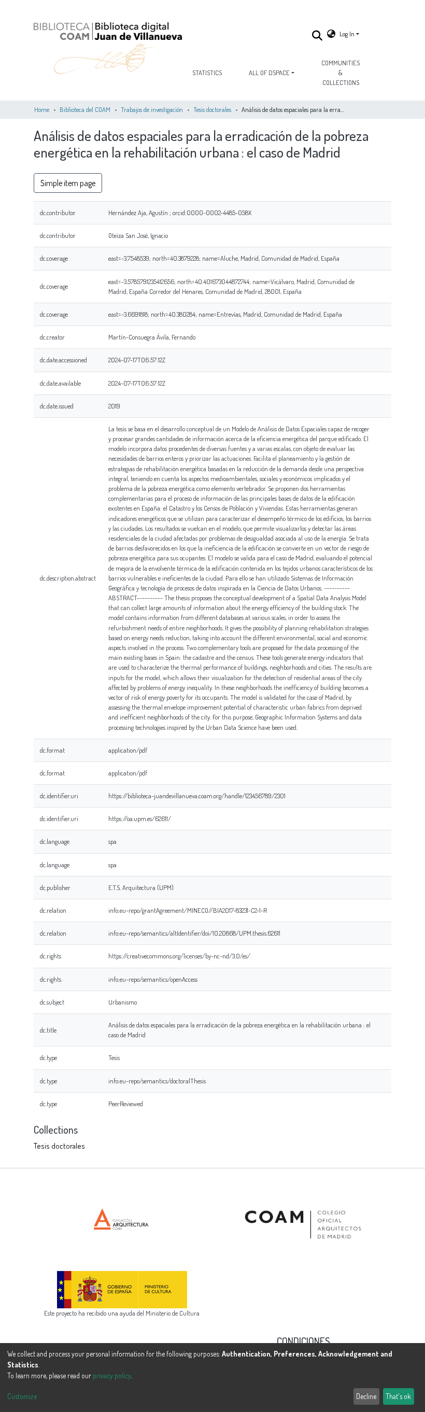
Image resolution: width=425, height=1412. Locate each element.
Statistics (207, 72)
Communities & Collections (340, 73)
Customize (22, 1396)
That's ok (398, 1396)
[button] (331, 34)
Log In (347, 34)
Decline (366, 1396)
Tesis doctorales (212, 109)
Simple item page (67, 183)
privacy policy (112, 1375)
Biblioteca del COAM (85, 109)
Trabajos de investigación (152, 109)
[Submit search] (317, 35)
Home (41, 109)
